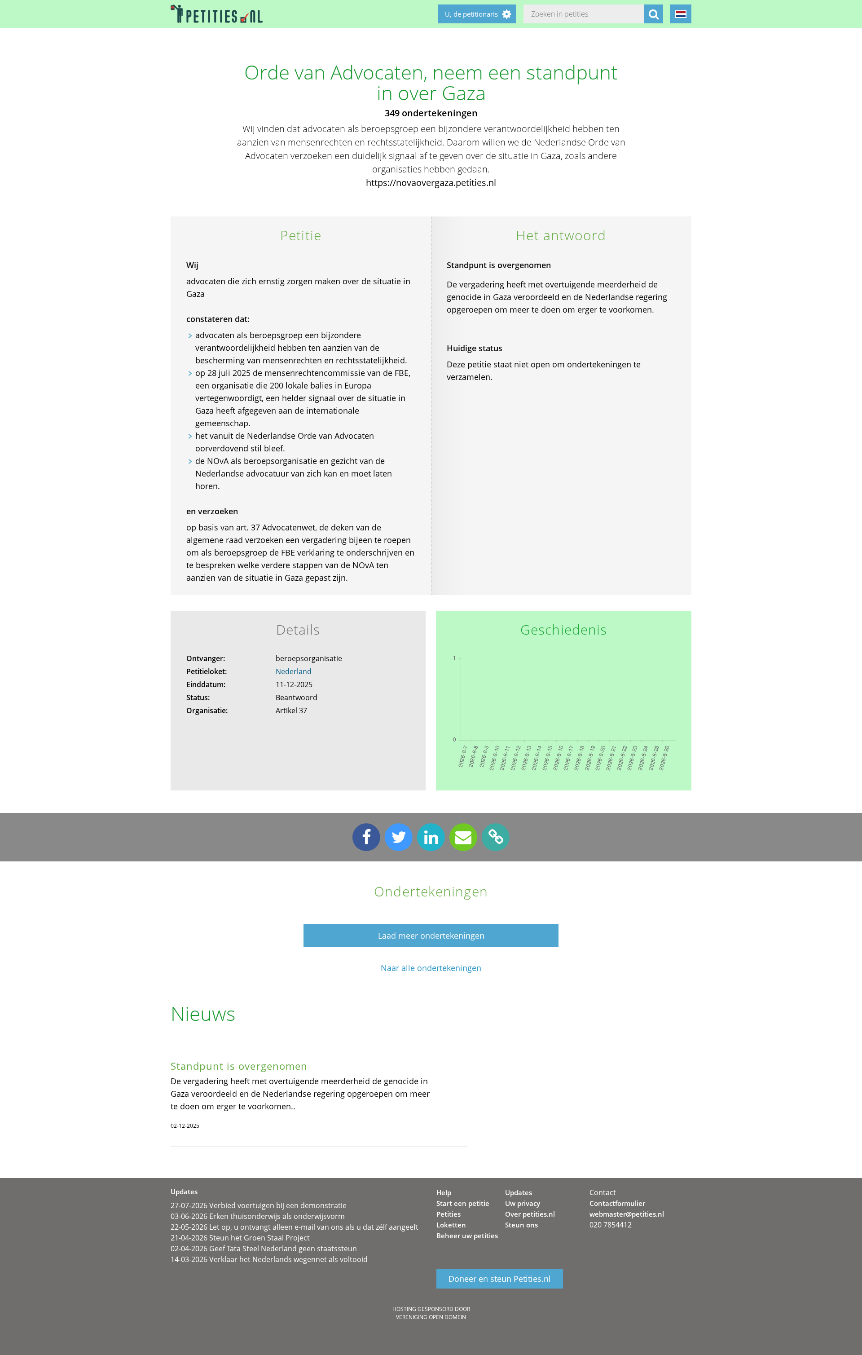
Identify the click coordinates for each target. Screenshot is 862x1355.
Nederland (294, 671)
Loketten (451, 1224)
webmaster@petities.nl (626, 1213)
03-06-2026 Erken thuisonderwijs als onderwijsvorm (258, 1216)
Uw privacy (522, 1203)
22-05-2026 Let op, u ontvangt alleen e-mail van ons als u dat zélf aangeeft (294, 1227)
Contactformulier (617, 1203)
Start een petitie (462, 1203)
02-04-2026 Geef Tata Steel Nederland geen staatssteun (264, 1248)
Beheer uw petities (467, 1235)
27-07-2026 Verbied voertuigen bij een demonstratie (259, 1205)
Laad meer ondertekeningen (431, 935)
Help (443, 1192)
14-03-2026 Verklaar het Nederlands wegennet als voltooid (269, 1259)
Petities (448, 1213)
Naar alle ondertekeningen (431, 968)
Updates (518, 1192)
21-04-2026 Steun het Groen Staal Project (240, 1238)
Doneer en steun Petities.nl (500, 1278)
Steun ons (521, 1224)
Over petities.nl (530, 1213)
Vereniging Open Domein (431, 1317)
